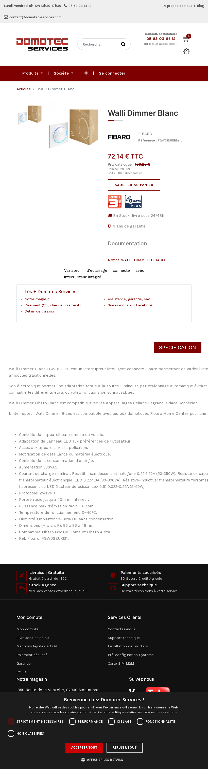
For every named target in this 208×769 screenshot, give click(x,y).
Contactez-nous (121, 629)
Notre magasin (37, 299)
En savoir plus (167, 712)
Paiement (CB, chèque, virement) (53, 305)
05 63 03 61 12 (79, 6)
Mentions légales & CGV (36, 646)
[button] (86, 73)
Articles (23, 89)
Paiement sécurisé (31, 655)
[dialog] (104, 730)
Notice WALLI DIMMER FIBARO (136, 260)
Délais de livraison (40, 311)
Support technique (124, 638)
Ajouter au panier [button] (134, 185)
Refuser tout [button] (124, 747)
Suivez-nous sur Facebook (130, 305)
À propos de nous (178, 6)
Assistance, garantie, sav (129, 299)
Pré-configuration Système (131, 655)
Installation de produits (128, 646)
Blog (200, 6)
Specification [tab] (177, 347)
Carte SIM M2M (121, 663)
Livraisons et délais (32, 638)
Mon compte (27, 629)
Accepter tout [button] (84, 747)
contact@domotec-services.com (35, 17)
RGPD (21, 672)
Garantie (23, 663)
